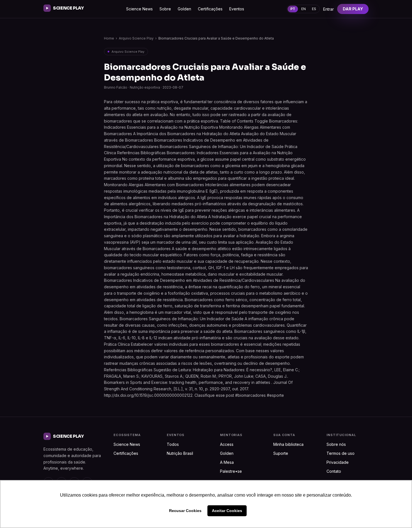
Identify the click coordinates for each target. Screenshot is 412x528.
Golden (184, 8)
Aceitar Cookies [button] (227, 510)
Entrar (328, 9)
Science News (139, 8)
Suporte (280, 453)
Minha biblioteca (288, 444)
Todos (173, 444)
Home (109, 38)
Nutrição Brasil (180, 453)
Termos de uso (341, 453)
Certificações (210, 8)
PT (292, 9)
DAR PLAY (353, 8)
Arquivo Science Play (136, 38)
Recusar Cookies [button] (185, 510)
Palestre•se (231, 471)
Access (226, 444)
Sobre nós (336, 444)
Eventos (236, 8)
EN (303, 9)
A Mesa (227, 462)
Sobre (165, 8)
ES (314, 9)
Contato (334, 471)
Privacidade (338, 462)
